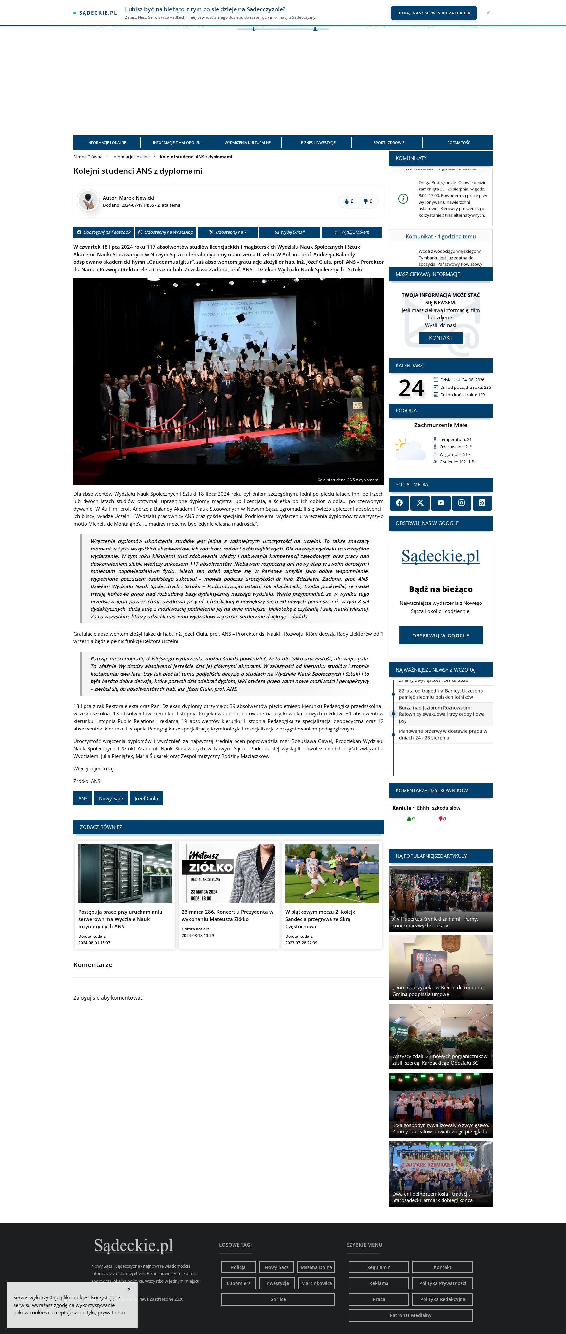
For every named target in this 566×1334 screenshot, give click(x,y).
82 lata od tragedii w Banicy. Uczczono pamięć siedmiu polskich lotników (441, 688)
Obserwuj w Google (440, 635)
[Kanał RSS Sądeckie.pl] (482, 503)
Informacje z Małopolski (177, 142)
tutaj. (108, 768)
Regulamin (379, 1267)
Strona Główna (87, 157)
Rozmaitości (459, 142)
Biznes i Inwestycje (318, 142)
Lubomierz (239, 1283)
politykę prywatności (101, 1312)
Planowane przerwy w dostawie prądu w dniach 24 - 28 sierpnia (443, 728)
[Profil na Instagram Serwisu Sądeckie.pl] (461, 503)
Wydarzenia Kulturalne (248, 142)
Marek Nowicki (136, 197)
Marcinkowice (316, 1283)
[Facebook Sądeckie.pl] (399, 503)
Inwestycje (277, 1283)
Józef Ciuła (146, 798)
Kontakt (441, 337)
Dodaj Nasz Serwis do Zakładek (433, 12)
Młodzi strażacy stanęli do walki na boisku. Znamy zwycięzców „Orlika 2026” (445, 745)
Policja (238, 1267)
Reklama (378, 1283)
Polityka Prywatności (442, 1283)
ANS (82, 798)
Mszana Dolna (316, 1267)
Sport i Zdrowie (389, 142)
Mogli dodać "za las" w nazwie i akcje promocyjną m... (440, 816)
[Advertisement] (283, 86)
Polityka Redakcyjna (442, 1299)
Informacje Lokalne (106, 142)
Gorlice (278, 1299)
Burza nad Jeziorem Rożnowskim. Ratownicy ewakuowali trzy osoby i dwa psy (442, 708)
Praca (379, 1299)
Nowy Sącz (111, 798)
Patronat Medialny (411, 1315)
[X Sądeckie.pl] (420, 503)
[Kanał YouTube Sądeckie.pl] (440, 503)
